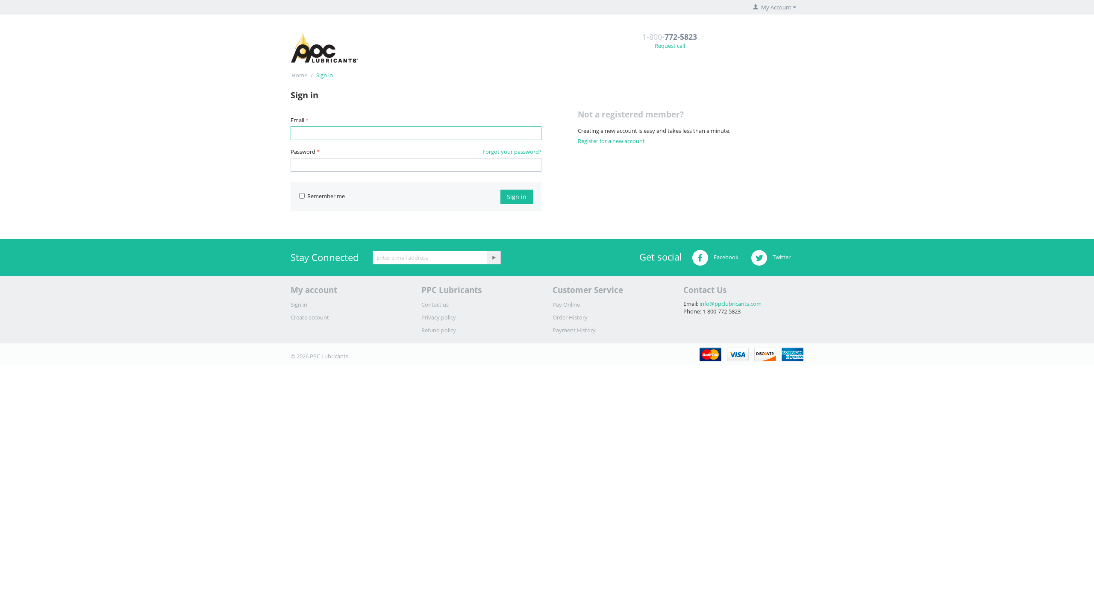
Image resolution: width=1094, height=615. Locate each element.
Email (297, 120)
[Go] (493, 257)
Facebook (725, 257)
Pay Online (566, 304)
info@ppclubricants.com (731, 304)
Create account (310, 317)
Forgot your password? (511, 151)
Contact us (435, 304)
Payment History (574, 330)
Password (303, 151)
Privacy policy (438, 317)
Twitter (781, 257)
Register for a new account (611, 141)
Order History (570, 317)
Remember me (326, 196)
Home (299, 75)
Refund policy (438, 330)
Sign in (516, 197)
